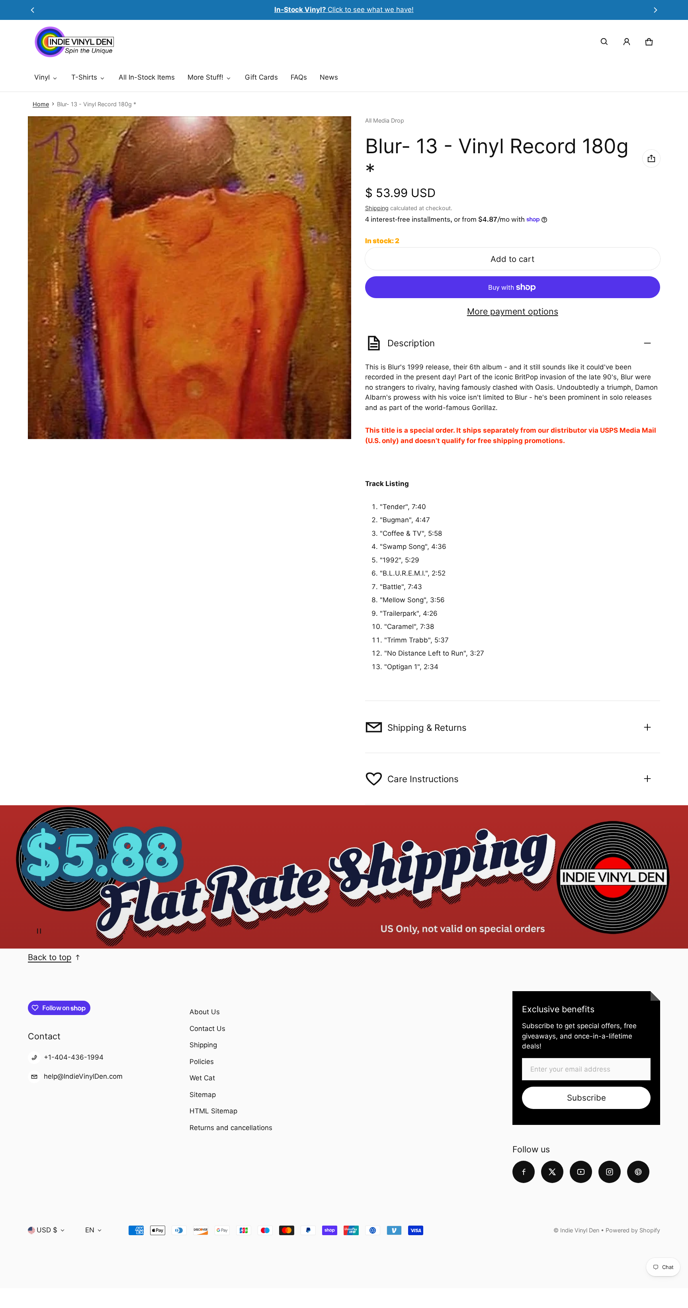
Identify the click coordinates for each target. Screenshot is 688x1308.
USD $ (47, 1230)
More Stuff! (205, 77)
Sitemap (203, 1095)
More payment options (512, 311)
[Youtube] (581, 1172)
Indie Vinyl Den (580, 1230)
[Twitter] (552, 1172)
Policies (202, 1062)
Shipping (377, 208)
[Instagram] (609, 1172)
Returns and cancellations (231, 1128)
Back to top (49, 957)
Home (41, 104)
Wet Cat (202, 1078)
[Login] (627, 42)
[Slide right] (655, 10)
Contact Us (207, 1029)
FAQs (299, 77)
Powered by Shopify (633, 1230)
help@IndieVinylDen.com (83, 1076)
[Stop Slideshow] (39, 931)
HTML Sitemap (213, 1111)
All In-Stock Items (147, 77)
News (329, 77)
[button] (604, 42)
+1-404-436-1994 (74, 1057)
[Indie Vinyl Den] (74, 41)
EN (89, 1230)
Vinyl (42, 77)
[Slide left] (32, 10)
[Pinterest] (638, 1172)
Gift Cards (261, 77)
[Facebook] (523, 1172)
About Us (205, 1012)
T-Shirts (84, 77)
